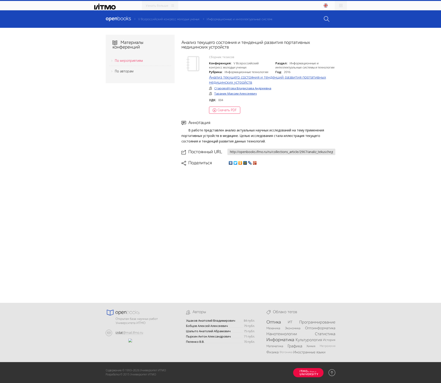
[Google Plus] (254, 163)
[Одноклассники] (240, 163)
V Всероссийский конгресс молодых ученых (168, 19)
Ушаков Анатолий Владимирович (210, 320)
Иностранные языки (309, 352)
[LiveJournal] (250, 163)
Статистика (325, 334)
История (329, 340)
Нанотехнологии (281, 334)
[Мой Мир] (245, 163)
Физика (272, 352)
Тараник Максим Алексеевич (235, 93)
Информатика (280, 340)
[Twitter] (235, 163)
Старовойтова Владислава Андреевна (242, 88)
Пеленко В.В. (195, 341)
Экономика (292, 328)
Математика (274, 346)
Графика (295, 346)
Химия (310, 346)
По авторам (124, 71)
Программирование (317, 322)
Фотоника (286, 352)
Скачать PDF (227, 110)
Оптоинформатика (320, 328)
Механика (273, 328)
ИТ (290, 322)
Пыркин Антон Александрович (208, 336)
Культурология (309, 340)
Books (118, 19)
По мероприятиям (129, 60)
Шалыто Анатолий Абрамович (208, 331)
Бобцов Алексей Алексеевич (207, 325)
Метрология (327, 346)
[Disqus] (258, 230)
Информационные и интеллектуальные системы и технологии (250, 19)
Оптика (273, 322)
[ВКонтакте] (230, 163)
